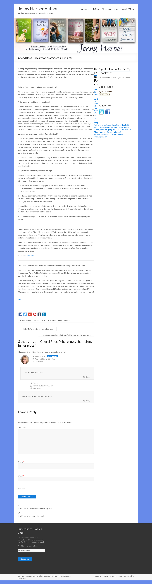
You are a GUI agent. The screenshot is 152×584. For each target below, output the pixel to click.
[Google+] (30, 315)
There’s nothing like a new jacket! (107, 132)
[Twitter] (25, 315)
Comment (22, 427)
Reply (88, 377)
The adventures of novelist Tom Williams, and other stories (66, 335)
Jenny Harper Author (38, 8)
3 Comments (65, 321)
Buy (19, 299)
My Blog (95, 9)
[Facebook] (20, 315)
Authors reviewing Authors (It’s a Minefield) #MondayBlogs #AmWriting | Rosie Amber (111, 126)
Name (21, 462)
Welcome (85, 9)
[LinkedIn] (44, 315)
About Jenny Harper (110, 9)
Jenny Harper (26, 321)
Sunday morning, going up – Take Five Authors (112, 129)
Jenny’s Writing (127, 9)
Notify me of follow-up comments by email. (35, 508)
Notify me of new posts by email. (31, 516)
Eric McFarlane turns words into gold (37, 329)
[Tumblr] (39, 315)
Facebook (29, 255)
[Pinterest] (34, 315)
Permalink (39, 361)
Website (21, 488)
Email (21, 476)
